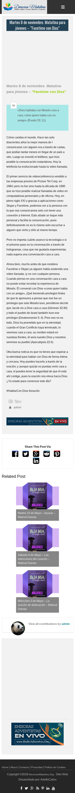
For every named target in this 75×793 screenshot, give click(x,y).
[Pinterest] (43, 788)
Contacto (24, 767)
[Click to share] (36, 455)
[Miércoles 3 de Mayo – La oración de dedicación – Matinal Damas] (37, 583)
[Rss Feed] (37, 788)
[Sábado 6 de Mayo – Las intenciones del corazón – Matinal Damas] (37, 537)
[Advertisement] (38, 55)
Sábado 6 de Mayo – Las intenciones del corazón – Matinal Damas (34, 558)
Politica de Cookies (55, 767)
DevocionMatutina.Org (41, 774)
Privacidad (37, 767)
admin (66, 623)
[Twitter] (26, 788)
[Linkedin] (47, 788)
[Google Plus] (32, 788)
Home (5, 767)
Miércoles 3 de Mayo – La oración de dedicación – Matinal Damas (37, 604)
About (13, 767)
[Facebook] (21, 788)
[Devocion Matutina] (24, 6)
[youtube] (53, 788)
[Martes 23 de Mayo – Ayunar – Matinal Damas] (37, 495)
